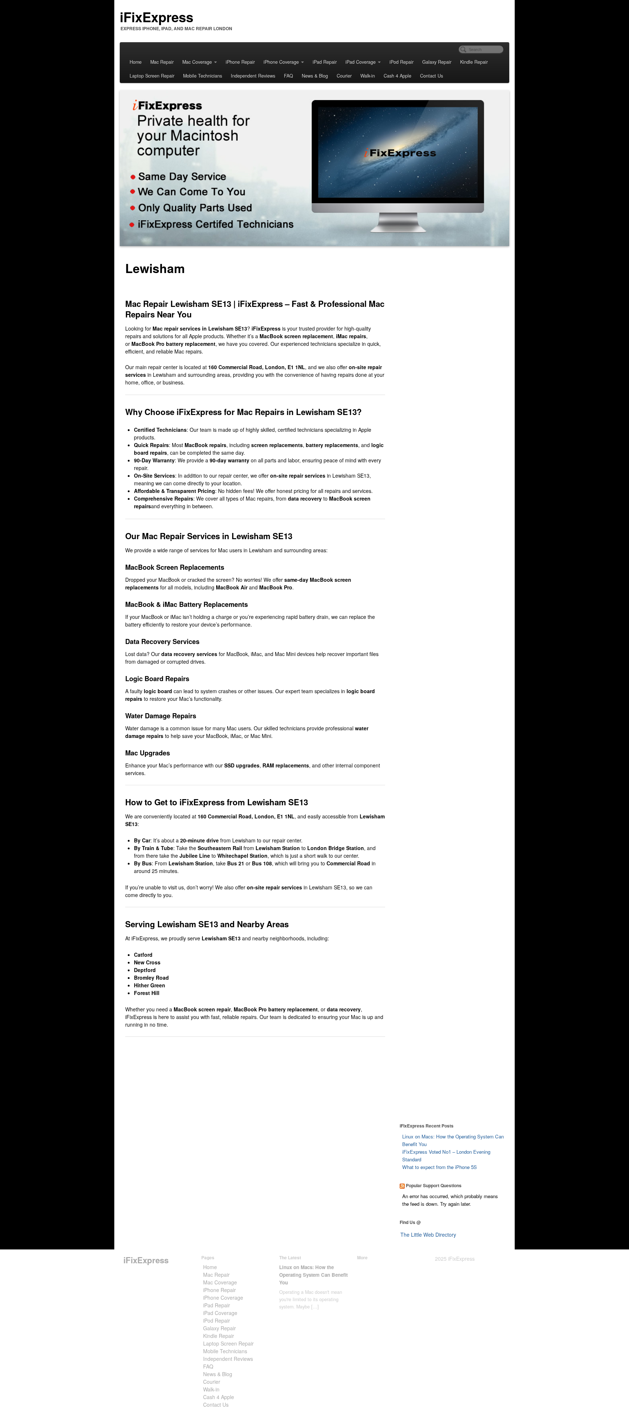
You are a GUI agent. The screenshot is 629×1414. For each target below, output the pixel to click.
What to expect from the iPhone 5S (439, 1167)
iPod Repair (401, 62)
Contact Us (431, 75)
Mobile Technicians (202, 75)
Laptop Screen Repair (152, 75)
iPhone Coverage (281, 62)
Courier (344, 75)
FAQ (288, 75)
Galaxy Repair (436, 62)
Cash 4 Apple (397, 75)
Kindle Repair (474, 62)
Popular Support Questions (434, 1185)
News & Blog (315, 75)
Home (136, 62)
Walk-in (367, 75)
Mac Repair (162, 62)
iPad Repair (325, 62)
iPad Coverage (360, 62)
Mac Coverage (197, 62)
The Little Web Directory (428, 1234)
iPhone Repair (240, 62)
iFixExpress (156, 16)
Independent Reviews (253, 75)
